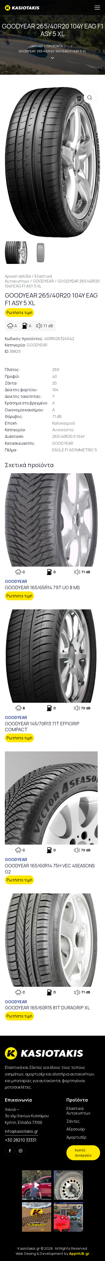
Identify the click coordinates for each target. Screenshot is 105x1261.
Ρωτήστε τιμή (19, 312)
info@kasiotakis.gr (21, 1131)
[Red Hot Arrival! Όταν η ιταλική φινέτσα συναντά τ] (68, 1217)
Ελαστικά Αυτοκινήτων (28, 278)
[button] (89, 97)
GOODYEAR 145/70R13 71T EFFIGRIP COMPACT (42, 727)
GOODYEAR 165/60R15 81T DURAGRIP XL (47, 1008)
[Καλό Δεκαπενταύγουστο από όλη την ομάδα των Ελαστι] (36, 1217)
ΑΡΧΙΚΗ (36, 46)
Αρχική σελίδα (18, 276)
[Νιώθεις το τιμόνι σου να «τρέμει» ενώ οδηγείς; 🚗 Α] (68, 1185)
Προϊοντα (55, 46)
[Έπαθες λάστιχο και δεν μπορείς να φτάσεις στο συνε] (36, 1185)
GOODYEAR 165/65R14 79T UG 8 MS (42, 588)
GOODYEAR (43, 281)
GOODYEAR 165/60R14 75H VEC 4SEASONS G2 (50, 869)
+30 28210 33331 (20, 1140)
